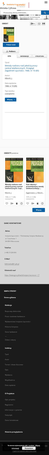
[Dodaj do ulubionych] (39, 23)
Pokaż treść (11, 45)
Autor (7, 359)
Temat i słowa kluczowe (14, 364)
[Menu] (45, 2)
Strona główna (10, 297)
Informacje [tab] (24, 56)
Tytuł (7, 354)
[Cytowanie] (43, 23)
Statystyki (8, 415)
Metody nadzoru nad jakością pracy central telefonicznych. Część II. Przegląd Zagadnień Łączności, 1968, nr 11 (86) (14, 186)
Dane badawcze (11, 332)
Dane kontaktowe (11, 420)
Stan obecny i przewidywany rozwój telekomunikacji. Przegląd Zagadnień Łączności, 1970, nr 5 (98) (35, 186)
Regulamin (9, 405)
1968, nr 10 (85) (11, 86)
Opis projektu (10, 399)
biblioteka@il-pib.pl (12, 264)
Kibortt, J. (8, 78)
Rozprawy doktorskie (13, 311)
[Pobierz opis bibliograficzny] (11, 203)
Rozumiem (29, 448)
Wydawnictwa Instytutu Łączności (17, 321)
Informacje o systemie (13, 410)
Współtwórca (10, 380)
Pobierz (11, 51)
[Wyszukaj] (45, 12)
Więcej (38, 210)
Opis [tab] (9, 56)
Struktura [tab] (39, 56)
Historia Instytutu (11, 327)
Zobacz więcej (10, 340)
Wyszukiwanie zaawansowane (30, 17)
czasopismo (9, 94)
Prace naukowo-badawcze (15, 316)
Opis (6, 370)
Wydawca (8, 375)
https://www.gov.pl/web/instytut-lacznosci (21, 275)
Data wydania (10, 385)
